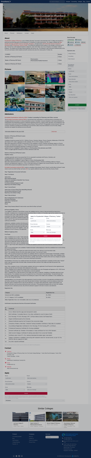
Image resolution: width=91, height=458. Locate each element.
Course (48, 224)
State (31, 229)
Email (47, 218)
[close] (61, 215)
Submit (45, 236)
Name (31, 218)
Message (48, 229)
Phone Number (34, 224)
